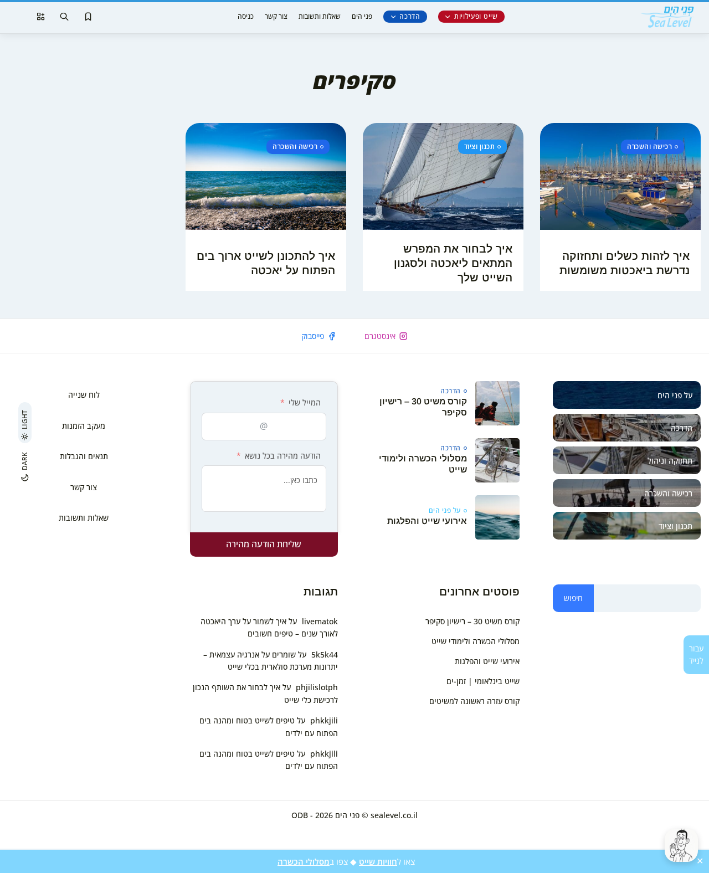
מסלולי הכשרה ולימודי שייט (475, 641)
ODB (299, 815)
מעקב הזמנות (83, 425)
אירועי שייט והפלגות (427, 521)
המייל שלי (305, 402)
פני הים (362, 16)
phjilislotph (317, 687)
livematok (320, 621)
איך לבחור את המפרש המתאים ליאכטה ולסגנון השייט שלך (453, 263)
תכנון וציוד (479, 146)
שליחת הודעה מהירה (263, 544)
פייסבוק (312, 336)
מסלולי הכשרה (304, 861)
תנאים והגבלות (84, 456)
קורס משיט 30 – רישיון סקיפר (472, 621)
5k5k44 (324, 654)
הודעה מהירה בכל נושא (283, 455)
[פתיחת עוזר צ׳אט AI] (681, 845)
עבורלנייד (696, 654)
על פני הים (445, 510)
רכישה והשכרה (649, 146)
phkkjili (324, 720)
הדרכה (409, 16)
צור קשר (276, 16)
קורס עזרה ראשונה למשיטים (474, 701)
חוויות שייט (378, 861)
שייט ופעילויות (476, 16)
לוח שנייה (84, 394)
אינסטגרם (379, 336)
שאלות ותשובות (320, 16)
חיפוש (573, 598)
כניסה (246, 16)
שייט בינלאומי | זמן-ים (483, 681)
